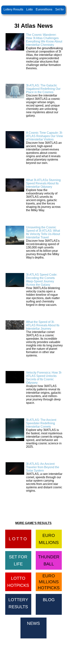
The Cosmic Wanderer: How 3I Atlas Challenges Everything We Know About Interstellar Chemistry (44, 39)
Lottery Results (13, 9)
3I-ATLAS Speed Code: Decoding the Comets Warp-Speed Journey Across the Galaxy (41, 279)
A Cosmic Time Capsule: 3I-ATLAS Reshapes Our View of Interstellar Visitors (44, 136)
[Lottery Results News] (33, 627)
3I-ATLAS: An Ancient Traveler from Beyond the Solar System (42, 467)
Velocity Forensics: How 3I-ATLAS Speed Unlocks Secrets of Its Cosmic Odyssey (44, 377)
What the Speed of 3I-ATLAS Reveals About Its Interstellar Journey (42, 325)
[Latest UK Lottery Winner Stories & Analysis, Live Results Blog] (49, 603)
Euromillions (44, 9)
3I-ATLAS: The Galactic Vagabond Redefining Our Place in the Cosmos (43, 89)
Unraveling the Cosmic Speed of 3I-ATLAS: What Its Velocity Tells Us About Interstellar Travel (43, 232)
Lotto (29, 9)
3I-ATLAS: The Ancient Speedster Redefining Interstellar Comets (41, 423)
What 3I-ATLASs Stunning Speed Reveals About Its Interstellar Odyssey (43, 183)
